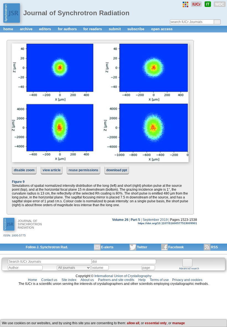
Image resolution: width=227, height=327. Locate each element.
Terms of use (159, 280)
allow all (133, 323)
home (8, 29)
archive (26, 29)
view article (52, 170)
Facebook (176, 247)
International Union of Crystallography (122, 276)
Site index (68, 280)
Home (32, 280)
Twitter (142, 247)
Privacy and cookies (187, 280)
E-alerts (107, 247)
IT (208, 4)
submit (115, 29)
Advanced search (189, 268)
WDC (219, 4)
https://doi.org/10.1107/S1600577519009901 (167, 223)
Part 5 (135, 220)
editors (45, 29)
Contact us (49, 280)
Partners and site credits (116, 280)
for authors (68, 29)
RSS (214, 247)
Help (142, 280)
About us (87, 280)
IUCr (196, 4)
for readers (93, 29)
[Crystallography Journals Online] (185, 4)
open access (161, 29)
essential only (156, 323)
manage (178, 323)
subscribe (136, 29)
